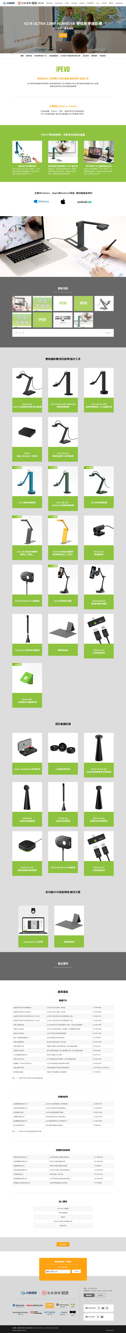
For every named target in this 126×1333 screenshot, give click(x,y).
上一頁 (1, 29)
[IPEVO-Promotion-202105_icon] (43, 304)
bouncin (112, 1330)
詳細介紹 (63, 35)
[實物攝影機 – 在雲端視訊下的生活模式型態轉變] (43, 320)
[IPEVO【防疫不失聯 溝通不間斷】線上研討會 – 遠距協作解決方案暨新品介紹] (84, 304)
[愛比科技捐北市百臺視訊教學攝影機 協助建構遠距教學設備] (22, 304)
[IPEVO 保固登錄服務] (63, 304)
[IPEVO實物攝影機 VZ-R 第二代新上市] (84, 320)
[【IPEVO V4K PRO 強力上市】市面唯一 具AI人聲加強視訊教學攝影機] (104, 304)
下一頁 (124, 29)
